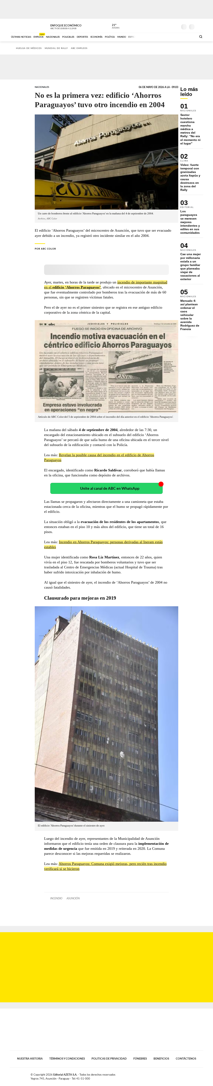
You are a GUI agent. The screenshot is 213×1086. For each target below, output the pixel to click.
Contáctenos (186, 1058)
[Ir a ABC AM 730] (171, 36)
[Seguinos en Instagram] (175, 25)
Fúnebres (140, 1058)
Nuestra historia (30, 1058)
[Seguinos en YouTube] (169, 25)
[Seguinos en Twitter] (162, 25)
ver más (113, 26)
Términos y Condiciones (67, 1058)
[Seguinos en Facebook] (156, 25)
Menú (199, 26)
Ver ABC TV (71, 26)
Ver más (191, 126)
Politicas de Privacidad (109, 1058)
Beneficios (161, 1058)
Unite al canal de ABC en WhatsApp (109, 488)
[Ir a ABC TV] (160, 36)
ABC (21, 25)
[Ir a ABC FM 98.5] (188, 36)
